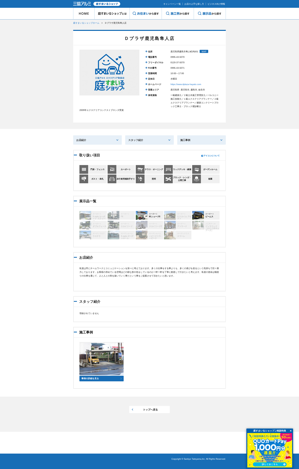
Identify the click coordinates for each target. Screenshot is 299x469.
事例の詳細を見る (90, 378)
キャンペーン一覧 (172, 4)
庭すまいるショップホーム (86, 23)
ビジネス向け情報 (216, 4)
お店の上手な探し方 (194, 4)
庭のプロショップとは (112, 13)
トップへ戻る (150, 409)
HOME (83, 13)
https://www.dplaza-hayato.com (186, 84)
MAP (204, 51)
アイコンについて (212, 155)
